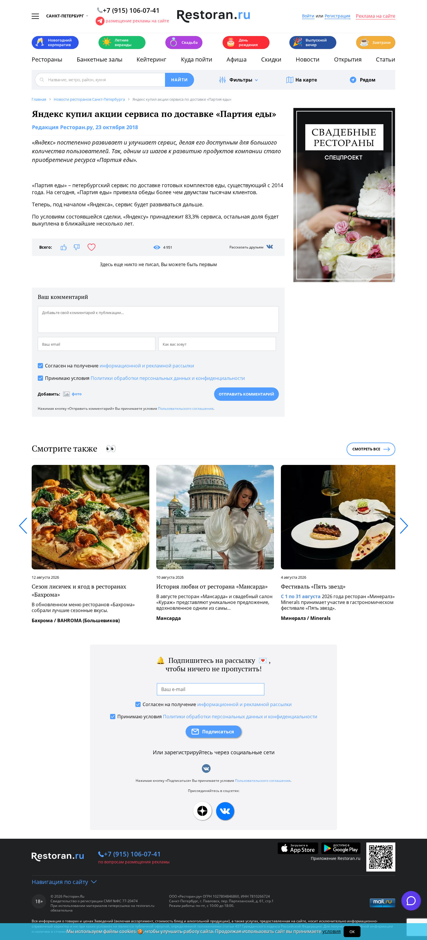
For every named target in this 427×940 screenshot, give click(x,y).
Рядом (368, 80)
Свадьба (183, 41)
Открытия (348, 59)
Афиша (237, 59)
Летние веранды (117, 42)
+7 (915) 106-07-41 (132, 854)
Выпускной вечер (310, 42)
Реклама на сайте (375, 16)
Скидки (271, 59)
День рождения (242, 42)
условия (331, 931)
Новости (308, 59)
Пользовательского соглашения (186, 408)
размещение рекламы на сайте (137, 21)
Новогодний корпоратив (53, 42)
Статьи (385, 59)
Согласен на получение (119, 365)
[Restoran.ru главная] (213, 16)
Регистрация (337, 16)
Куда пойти (196, 59)
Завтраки (375, 41)
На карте (306, 80)
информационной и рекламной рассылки (147, 365)
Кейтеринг (151, 59)
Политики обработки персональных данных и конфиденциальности (168, 378)
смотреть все (366, 449)
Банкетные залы (99, 59)
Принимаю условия (145, 378)
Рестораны (47, 59)
